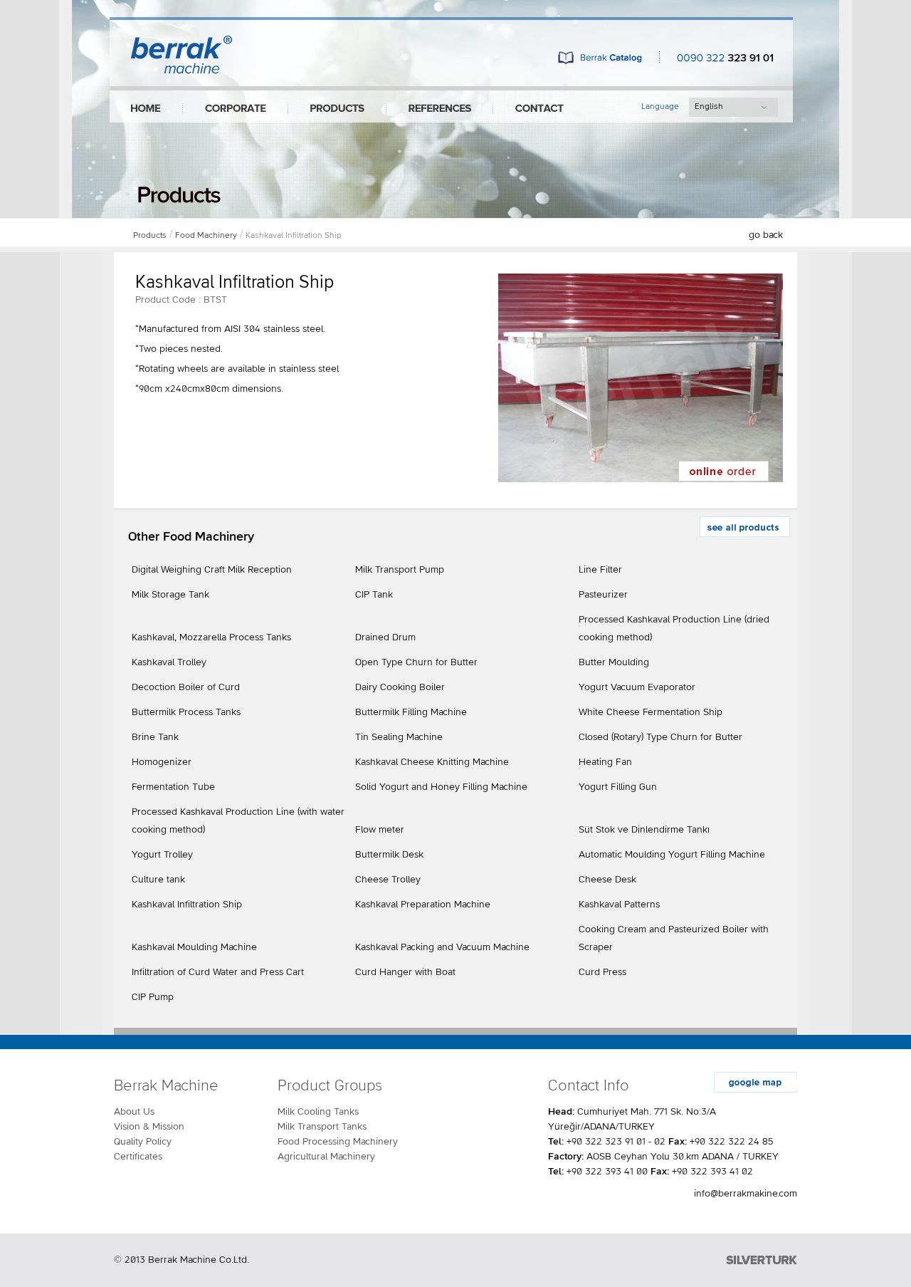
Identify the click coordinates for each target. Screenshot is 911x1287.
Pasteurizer (603, 595)
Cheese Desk (607, 880)
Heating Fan (605, 762)
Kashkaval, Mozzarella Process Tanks (211, 637)
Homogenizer (161, 762)
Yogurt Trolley (162, 855)
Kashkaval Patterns (619, 905)
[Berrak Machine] (182, 70)
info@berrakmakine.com (745, 1194)
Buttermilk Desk (389, 855)
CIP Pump (153, 997)
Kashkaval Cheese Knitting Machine (432, 762)
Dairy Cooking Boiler (400, 687)
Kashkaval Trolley (169, 662)
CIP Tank (374, 595)
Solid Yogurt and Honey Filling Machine (441, 787)
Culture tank (158, 880)
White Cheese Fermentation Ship (650, 712)
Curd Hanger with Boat (405, 972)
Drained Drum (385, 637)
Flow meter (379, 830)
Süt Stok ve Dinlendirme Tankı (644, 830)
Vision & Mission (149, 1127)
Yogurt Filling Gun (618, 787)
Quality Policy (143, 1142)
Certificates (138, 1157)
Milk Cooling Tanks (318, 1112)
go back (766, 235)
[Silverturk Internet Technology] (761, 1260)
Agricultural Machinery (326, 1157)
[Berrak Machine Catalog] (600, 60)
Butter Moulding (614, 662)
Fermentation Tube (173, 787)
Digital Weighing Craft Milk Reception (212, 570)
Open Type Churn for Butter (416, 662)
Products (150, 235)
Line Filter (600, 570)
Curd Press (602, 972)
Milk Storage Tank (170, 595)
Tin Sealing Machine (399, 737)
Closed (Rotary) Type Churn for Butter (660, 737)
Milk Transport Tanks (322, 1127)
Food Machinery (206, 235)
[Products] (337, 108)
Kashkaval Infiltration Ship (294, 235)
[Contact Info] (539, 108)
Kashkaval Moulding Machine (194, 947)
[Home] (146, 108)
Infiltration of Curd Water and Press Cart (218, 972)
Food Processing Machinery (338, 1142)
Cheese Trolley (388, 880)
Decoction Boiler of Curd (186, 687)
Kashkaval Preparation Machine (422, 905)
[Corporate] (235, 108)
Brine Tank (155, 737)
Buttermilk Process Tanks (186, 712)
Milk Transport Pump (399, 570)
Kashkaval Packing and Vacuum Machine (442, 947)
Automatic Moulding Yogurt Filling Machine (672, 855)
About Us (134, 1112)
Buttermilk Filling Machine (411, 712)
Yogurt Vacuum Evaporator (637, 687)
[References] (440, 108)
